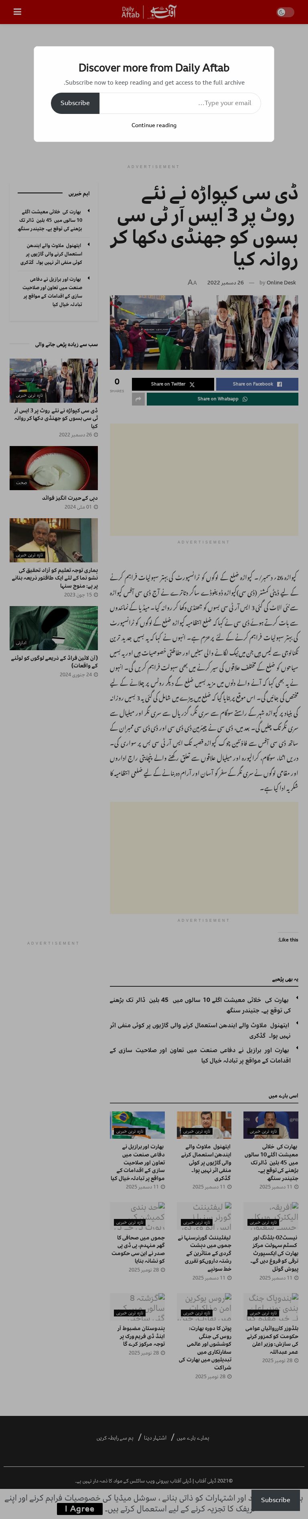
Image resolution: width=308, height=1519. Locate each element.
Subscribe (75, 103)
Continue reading (154, 125)
